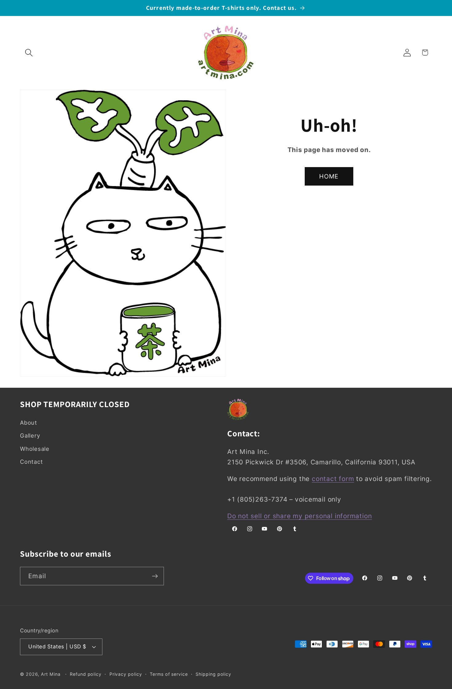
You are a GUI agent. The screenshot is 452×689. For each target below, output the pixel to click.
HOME (329, 176)
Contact (31, 461)
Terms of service (169, 674)
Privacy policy (125, 674)
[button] (29, 52)
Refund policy (85, 674)
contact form (333, 479)
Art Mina (50, 674)
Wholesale (35, 448)
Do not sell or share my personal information (299, 516)
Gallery (30, 435)
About (28, 422)
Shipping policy (213, 674)
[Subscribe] (155, 576)
